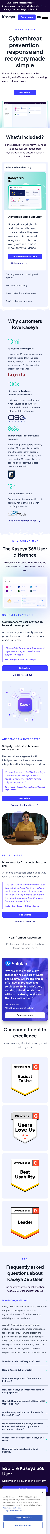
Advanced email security (19, 167)
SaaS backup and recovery (19, 301)
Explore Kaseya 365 (22, 674)
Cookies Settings (23, 1525)
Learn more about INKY (25, 256)
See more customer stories (22, 520)
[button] (25, 1300)
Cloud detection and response (21, 293)
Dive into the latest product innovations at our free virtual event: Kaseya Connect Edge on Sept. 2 (20, 6)
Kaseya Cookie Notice (12, 1508)
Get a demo (27, 17)
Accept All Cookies (23, 1518)
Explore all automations (22, 805)
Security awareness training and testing (22, 276)
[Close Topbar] (45, 6)
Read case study (25, 1015)
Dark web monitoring (16, 285)
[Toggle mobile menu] (45, 17)
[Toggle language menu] (39, 17)
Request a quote (22, 921)
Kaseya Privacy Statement (14, 1510)
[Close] (42, 1493)
